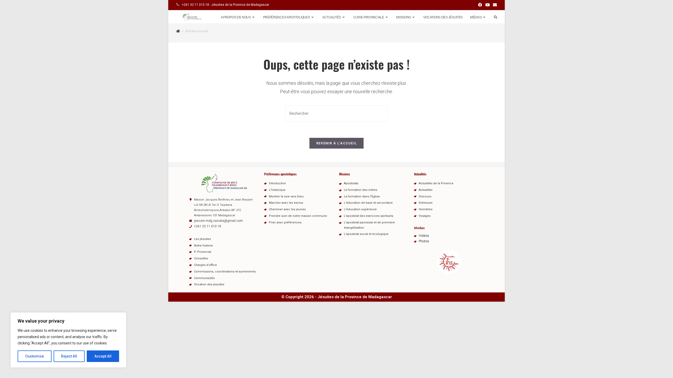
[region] (68, 340)
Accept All (102, 356)
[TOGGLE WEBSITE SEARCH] (495, 17)
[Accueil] (178, 31)
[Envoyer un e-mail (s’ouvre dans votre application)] (494, 5)
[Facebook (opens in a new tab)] (480, 5)
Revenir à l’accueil (336, 143)
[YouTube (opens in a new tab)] (487, 5)
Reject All (69, 356)
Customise (34, 356)
